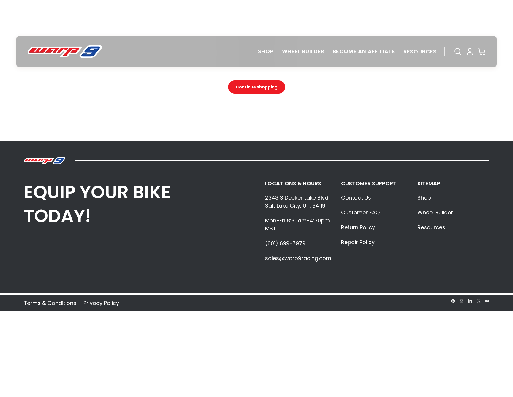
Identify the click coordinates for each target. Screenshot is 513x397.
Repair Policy (358, 242)
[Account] (469, 51)
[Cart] (481, 51)
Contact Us (356, 197)
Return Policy (358, 227)
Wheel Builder (303, 51)
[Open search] (457, 51)
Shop (266, 51)
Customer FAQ (360, 212)
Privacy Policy (101, 303)
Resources (420, 51)
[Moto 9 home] (65, 51)
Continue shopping (257, 87)
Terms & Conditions (50, 303)
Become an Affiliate (364, 51)
